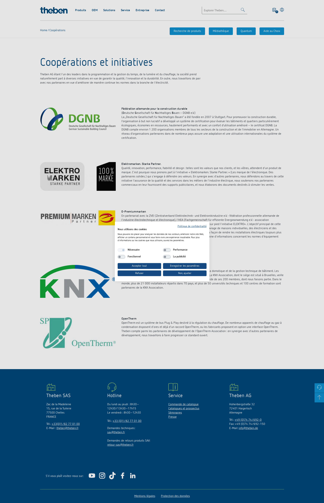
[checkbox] (121, 250)
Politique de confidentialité (192, 226)
